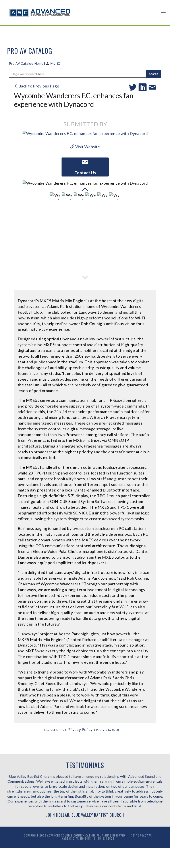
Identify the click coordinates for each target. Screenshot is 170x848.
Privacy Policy (80, 729)
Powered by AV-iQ (107, 730)
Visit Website (87, 146)
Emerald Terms (54, 730)
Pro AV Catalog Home (26, 63)
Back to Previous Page (38, 85)
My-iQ (55, 63)
